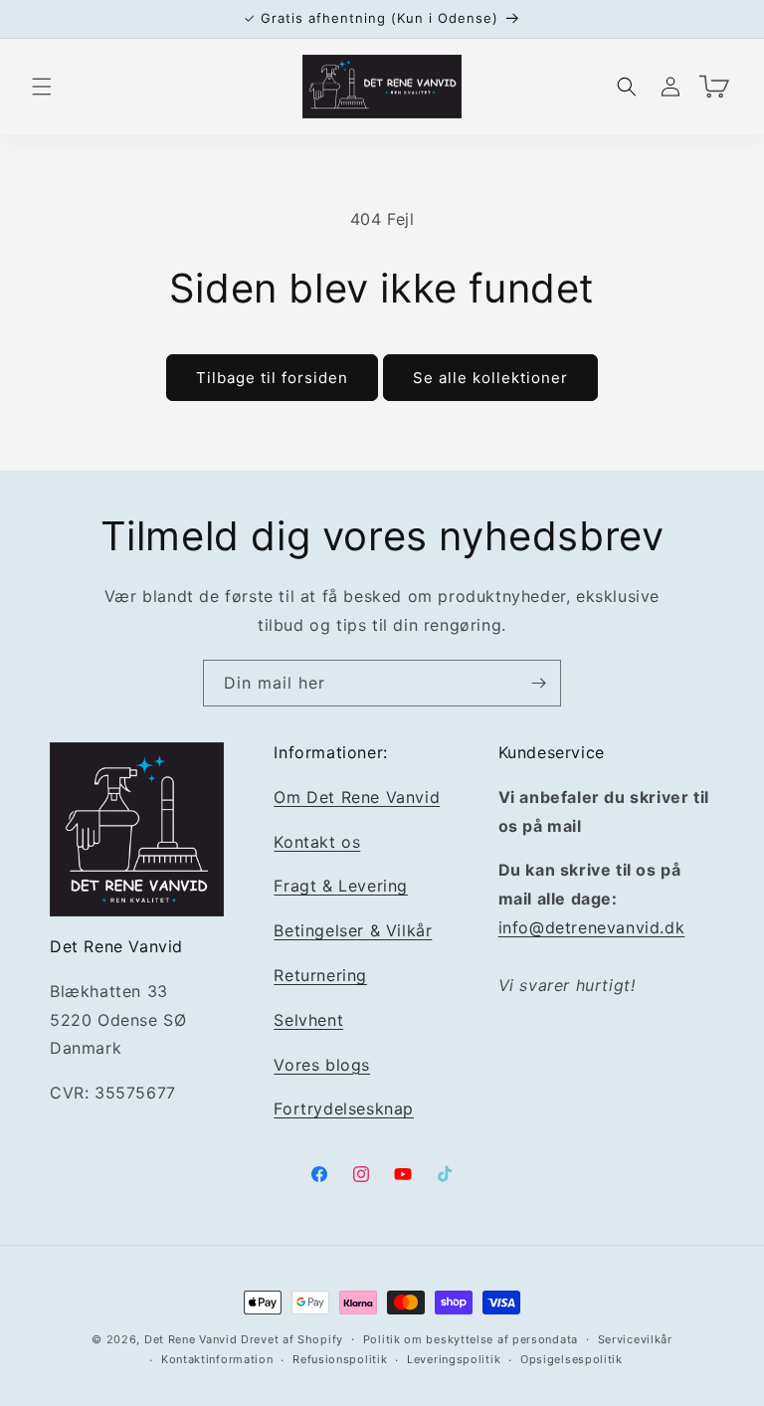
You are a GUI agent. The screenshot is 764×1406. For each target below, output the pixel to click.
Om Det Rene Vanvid (357, 797)
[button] (42, 86)
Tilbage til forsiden (272, 377)
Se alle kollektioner (490, 377)
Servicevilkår (635, 1339)
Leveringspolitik (453, 1359)
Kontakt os (317, 842)
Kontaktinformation (217, 1359)
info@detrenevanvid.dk (591, 927)
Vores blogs (322, 1065)
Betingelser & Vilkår (353, 930)
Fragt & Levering (341, 886)
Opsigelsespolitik (571, 1359)
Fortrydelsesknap (344, 1108)
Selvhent (308, 1020)
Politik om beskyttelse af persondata (470, 1339)
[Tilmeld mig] (538, 683)
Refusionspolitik (339, 1359)
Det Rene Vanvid (191, 1339)
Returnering (320, 975)
